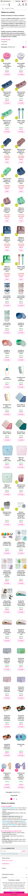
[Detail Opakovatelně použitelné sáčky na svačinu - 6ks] (7, 535)
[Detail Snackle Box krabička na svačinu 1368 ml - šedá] (21, 622)
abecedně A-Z (18, 799)
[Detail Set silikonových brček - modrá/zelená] (21, 370)
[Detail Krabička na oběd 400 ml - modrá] (21, 316)
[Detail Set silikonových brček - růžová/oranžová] (7, 397)
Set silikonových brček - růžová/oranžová (7, 406)
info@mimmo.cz (5, 863)
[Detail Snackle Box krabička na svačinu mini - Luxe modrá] (21, 708)
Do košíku (7, 74)
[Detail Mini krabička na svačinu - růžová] (7, 425)
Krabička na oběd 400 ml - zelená (21, 352)
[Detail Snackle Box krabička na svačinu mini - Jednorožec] (7, 680)
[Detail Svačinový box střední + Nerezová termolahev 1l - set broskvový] (7, 766)
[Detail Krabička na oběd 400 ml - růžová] (7, 343)
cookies (21, 885)
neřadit (11, 49)
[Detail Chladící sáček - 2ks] (21, 737)
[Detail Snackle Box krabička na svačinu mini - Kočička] (21, 680)
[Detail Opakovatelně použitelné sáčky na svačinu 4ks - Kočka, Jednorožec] (7, 563)
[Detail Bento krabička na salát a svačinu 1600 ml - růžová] (7, 56)
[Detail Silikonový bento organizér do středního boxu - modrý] (7, 142)
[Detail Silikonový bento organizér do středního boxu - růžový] (21, 142)
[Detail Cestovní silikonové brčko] (7, 370)
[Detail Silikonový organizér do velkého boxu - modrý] (7, 230)
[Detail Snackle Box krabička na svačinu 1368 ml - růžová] (7, 622)
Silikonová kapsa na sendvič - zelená (7, 486)
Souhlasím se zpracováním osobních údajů (9, 853)
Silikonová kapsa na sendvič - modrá (7, 459)
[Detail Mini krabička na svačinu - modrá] (21, 397)
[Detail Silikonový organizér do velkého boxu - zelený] (7, 259)
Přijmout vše (14, 892)
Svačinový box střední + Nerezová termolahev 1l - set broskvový (7, 776)
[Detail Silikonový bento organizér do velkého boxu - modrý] (7, 85)
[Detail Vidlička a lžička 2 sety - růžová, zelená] (21, 259)
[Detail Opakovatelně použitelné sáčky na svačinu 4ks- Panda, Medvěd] (7, 594)
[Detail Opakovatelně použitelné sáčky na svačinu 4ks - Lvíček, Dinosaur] (21, 563)
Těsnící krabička (6, 821)
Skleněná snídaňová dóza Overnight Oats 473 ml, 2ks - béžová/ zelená (21, 515)
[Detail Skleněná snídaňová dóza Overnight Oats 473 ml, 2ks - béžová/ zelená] (21, 505)
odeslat (23, 851)
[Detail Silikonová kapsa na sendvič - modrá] (7, 450)
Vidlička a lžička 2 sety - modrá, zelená (21, 122)
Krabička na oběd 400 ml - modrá (21, 325)
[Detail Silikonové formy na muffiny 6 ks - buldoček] (7, 505)
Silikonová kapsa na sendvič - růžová (21, 459)
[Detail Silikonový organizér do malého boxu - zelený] (21, 201)
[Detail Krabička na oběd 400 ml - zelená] (21, 343)
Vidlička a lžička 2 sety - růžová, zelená (21, 268)
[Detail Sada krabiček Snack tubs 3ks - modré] (7, 289)
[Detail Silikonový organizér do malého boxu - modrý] (21, 171)
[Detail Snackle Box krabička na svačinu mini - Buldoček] (7, 651)
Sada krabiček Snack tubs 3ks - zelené (7, 325)
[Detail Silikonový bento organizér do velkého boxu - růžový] (21, 85)
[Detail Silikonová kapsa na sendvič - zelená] (7, 477)
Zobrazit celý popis (5, 39)
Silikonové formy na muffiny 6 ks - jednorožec (21, 486)
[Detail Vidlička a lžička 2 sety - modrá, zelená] (21, 113)
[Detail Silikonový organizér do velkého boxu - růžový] (21, 230)
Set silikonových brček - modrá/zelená (21, 379)
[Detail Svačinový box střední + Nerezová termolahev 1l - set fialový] (21, 766)
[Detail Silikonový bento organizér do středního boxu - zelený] (7, 171)
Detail (7, 162)
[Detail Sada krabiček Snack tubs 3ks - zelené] (7, 316)
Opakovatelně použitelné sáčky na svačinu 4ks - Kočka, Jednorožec (7, 573)
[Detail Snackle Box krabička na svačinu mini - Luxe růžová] (7, 737)
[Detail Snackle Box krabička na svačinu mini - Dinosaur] (21, 651)
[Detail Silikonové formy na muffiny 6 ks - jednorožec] (21, 477)
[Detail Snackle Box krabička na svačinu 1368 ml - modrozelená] (21, 594)
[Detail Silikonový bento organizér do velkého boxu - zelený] (7, 113)
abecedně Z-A (18, 801)
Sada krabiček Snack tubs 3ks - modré (7, 297)
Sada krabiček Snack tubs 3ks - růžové (21, 297)
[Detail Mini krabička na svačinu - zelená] (21, 425)
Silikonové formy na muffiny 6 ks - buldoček (7, 514)
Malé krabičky (12, 824)
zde (18, 890)
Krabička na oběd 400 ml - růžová (7, 352)
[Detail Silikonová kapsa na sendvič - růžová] (21, 450)
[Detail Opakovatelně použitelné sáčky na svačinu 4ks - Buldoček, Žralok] (21, 535)
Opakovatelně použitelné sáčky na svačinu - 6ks (7, 544)
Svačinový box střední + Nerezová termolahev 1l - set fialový (21, 776)
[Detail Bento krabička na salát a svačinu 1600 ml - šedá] (21, 56)
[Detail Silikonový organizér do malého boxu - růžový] (7, 201)
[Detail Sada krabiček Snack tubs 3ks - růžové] (21, 289)
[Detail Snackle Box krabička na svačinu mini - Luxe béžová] (7, 708)
